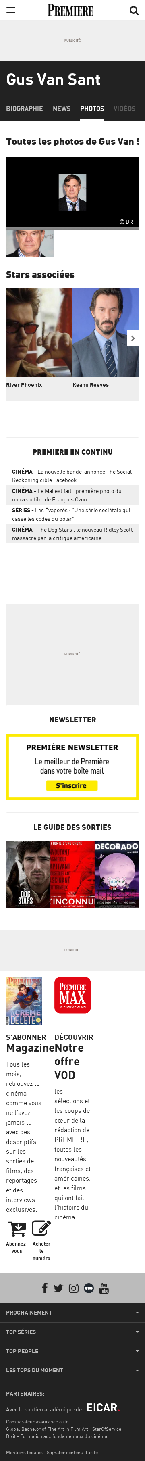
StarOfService (106, 1429)
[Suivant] (133, 338)
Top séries (21, 1332)
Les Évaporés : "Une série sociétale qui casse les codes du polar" (71, 514)
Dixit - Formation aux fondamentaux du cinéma (56, 1436)
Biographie (24, 108)
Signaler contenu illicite (72, 1452)
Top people (22, 1351)
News (61, 108)
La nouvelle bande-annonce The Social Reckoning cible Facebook (72, 475)
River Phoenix (24, 384)
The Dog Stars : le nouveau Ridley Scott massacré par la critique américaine (72, 533)
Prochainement (29, 1312)
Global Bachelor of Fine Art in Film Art (47, 1429)
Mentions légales (24, 1452)
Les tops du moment (34, 1370)
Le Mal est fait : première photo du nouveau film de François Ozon (67, 495)
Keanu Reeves (90, 384)
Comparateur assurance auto (37, 1422)
